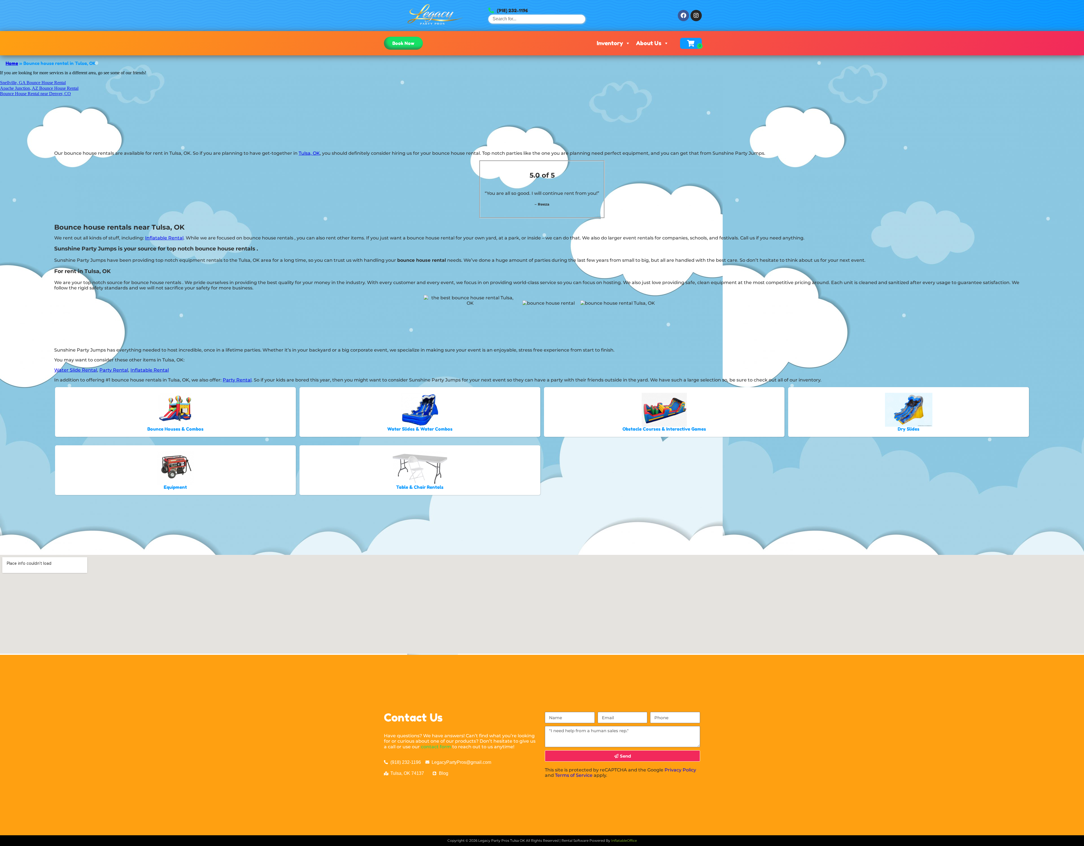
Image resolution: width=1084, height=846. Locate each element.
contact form (436, 746)
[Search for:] (536, 18)
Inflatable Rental (164, 238)
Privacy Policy (680, 770)
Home (12, 63)
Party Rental (113, 370)
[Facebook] (683, 15)
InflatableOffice (624, 840)
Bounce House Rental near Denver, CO (35, 93)
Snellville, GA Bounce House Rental (33, 82)
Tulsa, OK (309, 153)
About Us (648, 43)
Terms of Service (574, 775)
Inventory (610, 43)
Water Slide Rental (75, 370)
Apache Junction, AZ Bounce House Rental (39, 88)
